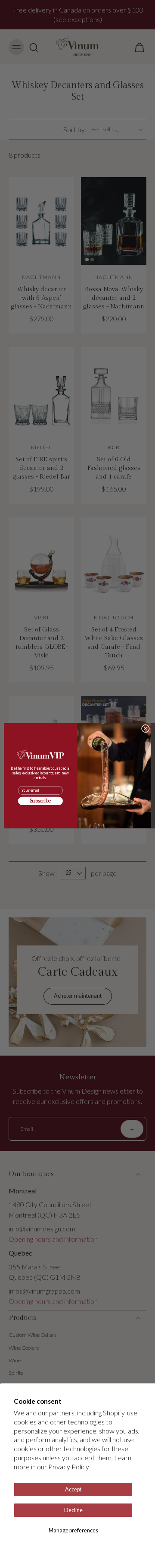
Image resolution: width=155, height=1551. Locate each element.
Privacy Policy (68, 1466)
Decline (73, 1510)
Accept (73, 1489)
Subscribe (41, 801)
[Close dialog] (145, 728)
